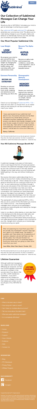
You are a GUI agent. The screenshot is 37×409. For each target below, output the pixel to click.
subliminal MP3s (9, 30)
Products (5, 332)
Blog (3, 359)
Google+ (8, 385)
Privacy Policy (6, 365)
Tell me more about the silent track (13, 311)
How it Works (6, 338)
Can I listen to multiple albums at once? (15, 308)
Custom (5, 335)
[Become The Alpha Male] (26, 53)
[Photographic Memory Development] (26, 84)
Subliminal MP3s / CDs (26, 103)
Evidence (5, 341)
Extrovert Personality (9, 75)
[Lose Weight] (9, 51)
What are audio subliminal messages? (14, 314)
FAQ (3, 344)
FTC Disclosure (7, 362)
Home (4, 329)
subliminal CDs (22, 30)
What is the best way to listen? (12, 302)
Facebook (8, 380)
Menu (32, 2)
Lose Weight (5, 46)
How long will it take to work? (12, 305)
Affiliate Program (7, 368)
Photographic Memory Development (23, 78)
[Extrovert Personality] (9, 80)
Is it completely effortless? (11, 317)
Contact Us (6, 347)
